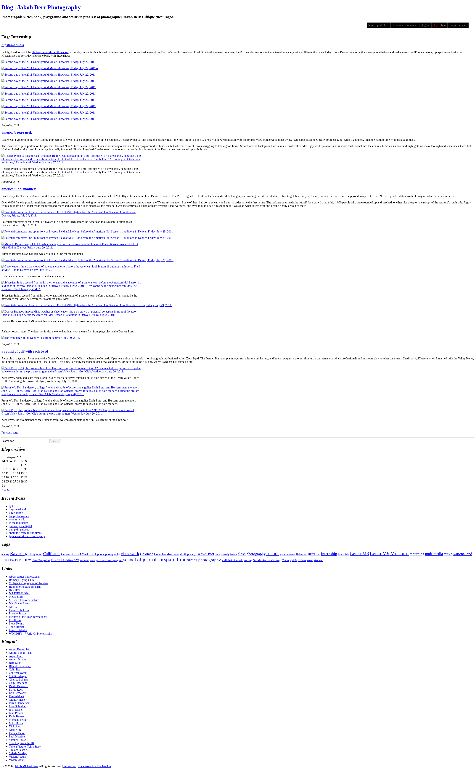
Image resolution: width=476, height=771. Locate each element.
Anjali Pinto (16, 656)
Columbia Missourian (166, 554)
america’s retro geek (16, 132)
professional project (109, 560)
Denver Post (205, 554)
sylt (11, 506)
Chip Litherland (18, 682)
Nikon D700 (72, 560)
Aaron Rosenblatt (19, 649)
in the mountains (18, 522)
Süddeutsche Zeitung (267, 560)
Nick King (15, 729)
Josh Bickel (15, 709)
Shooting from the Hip (22, 743)
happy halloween (19, 516)
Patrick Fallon (17, 733)
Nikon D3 (58, 560)
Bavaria (17, 553)
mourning (417, 554)
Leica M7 (343, 554)
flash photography (252, 554)
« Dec (5, 489)
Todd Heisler (16, 626)
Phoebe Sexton (18, 613)
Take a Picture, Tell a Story (25, 746)
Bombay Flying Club (21, 580)
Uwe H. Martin (18, 630)
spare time (175, 559)
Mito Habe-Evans (19, 603)
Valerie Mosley (18, 753)
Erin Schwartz (17, 692)
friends (272, 553)
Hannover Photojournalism (25, 586)
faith (217, 554)
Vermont (318, 560)
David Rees (16, 689)
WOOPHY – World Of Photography (30, 633)
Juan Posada (16, 713)
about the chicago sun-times (25, 532)
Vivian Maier (16, 760)
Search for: (7, 440)
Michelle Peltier (18, 719)
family (225, 554)
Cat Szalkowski (18, 672)
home (371, 25)
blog (435, 25)
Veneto (310, 560)
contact (463, 25)
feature (233, 554)
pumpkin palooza (19, 529)
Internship (329, 554)
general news (287, 554)
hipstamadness (12, 45)
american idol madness (18, 189)
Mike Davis (16, 723)
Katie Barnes (16, 716)
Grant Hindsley (18, 699)
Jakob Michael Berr (26, 766)
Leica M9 (380, 553)
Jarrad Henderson (19, 703)
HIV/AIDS (314, 554)
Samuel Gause (17, 739)
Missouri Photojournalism (24, 600)
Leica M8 (359, 553)
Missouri (399, 553)
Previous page (9, 432)
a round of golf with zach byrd (24, 351)
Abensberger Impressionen (24, 576)
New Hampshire (41, 560)
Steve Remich (17, 623)
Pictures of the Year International (28, 616)
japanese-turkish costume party (27, 536)
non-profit (84, 560)
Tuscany (286, 560)
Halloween (301, 554)
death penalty (188, 554)
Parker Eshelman (19, 610)
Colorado (146, 554)
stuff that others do (232, 560)
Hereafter (14, 590)
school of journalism (143, 559)
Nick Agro (15, 726)
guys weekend (17, 509)
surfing (248, 560)
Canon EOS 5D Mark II (76, 554)
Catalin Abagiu (18, 676)
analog (5, 554)
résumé (453, 25)
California (51, 553)
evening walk (17, 519)
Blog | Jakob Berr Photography (41, 7)
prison (92, 561)
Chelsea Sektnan (18, 679)
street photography (204, 559)
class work (130, 553)
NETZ (13, 606)
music (448, 554)
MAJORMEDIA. (19, 593)
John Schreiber (17, 706)
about (443, 25)
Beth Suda (15, 662)
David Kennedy (18, 686)
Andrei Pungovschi (20, 652)
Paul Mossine (17, 736)
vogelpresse (16, 512)
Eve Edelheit (16, 696)
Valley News (299, 560)
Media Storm (16, 596)
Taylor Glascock (18, 749)
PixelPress (15, 620)
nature (25, 559)
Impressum (69, 766)
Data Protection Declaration (94, 766)
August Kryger (18, 659)
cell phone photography (106, 554)
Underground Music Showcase (50, 52)
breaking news (33, 554)
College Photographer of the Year (28, 583)
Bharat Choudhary (20, 666)
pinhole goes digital (20, 526)
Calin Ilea (14, 669)
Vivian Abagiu (17, 756)
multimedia (434, 554)
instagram (424, 25)
